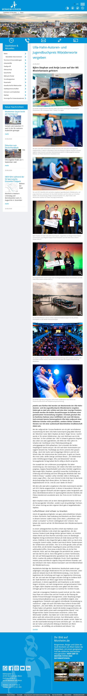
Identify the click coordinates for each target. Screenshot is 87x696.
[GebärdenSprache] (78, 8)
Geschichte (7, 73)
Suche (83, 8)
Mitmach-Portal (9, 76)
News (21, 12)
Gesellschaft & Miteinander (13, 85)
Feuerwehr (7, 82)
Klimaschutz (8, 69)
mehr (7, 134)
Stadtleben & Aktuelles (10, 12)
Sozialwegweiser (9, 79)
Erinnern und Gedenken (12, 92)
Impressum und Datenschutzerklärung (37, 695)
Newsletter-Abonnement (14, 57)
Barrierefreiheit (57, 695)
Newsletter (67, 695)
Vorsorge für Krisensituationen (14, 98)
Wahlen (6, 95)
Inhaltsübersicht (79, 695)
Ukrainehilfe (8, 63)
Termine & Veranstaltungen (13, 60)
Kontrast (68, 8)
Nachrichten (11, 695)
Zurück (35, 629)
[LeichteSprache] (73, 8)
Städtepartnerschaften (11, 89)
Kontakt (19, 695)
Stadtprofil (7, 66)
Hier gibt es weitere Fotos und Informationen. (66, 656)
